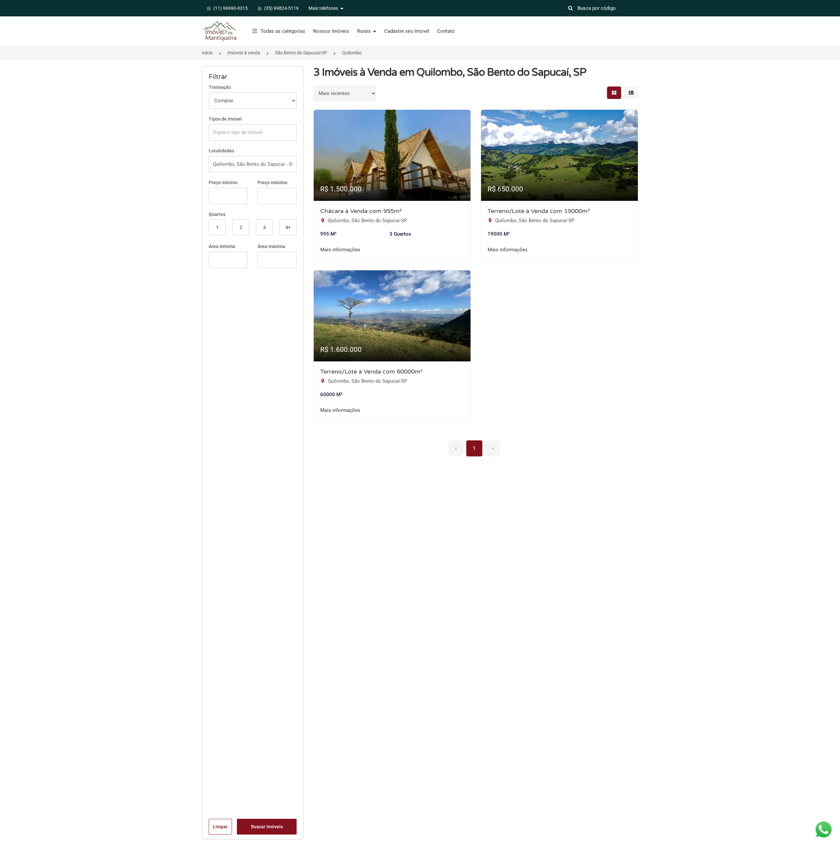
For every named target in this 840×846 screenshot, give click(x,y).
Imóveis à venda (243, 52)
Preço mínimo (223, 182)
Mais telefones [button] (323, 8)
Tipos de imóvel (225, 119)
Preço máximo (272, 182)
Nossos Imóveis (331, 31)
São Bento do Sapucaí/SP (301, 52)
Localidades (221, 150)
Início (207, 52)
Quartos (217, 214)
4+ (288, 227)
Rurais (364, 31)
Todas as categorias (283, 31)
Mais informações (340, 250)
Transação (220, 87)
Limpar (220, 826)
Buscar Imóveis (267, 826)
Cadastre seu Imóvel (406, 31)
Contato (446, 31)
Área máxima (271, 246)
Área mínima (222, 246)
